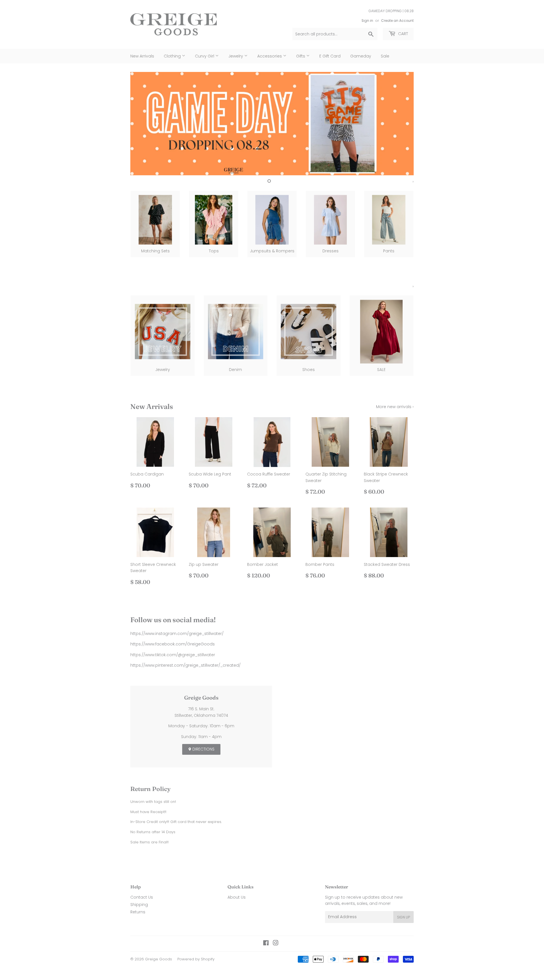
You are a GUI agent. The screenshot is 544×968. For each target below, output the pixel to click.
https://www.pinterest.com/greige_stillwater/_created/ (185, 665)
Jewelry (236, 56)
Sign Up (403, 917)
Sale (385, 56)
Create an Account (397, 20)
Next (401, 123)
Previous (142, 123)
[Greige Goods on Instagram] (276, 943)
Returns (137, 912)
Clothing (173, 56)
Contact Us (141, 897)
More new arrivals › (395, 407)
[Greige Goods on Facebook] (266, 943)
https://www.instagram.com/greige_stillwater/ (177, 633)
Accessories (270, 56)
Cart (402, 34)
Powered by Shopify (195, 959)
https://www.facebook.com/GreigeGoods (172, 644)
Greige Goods (158, 959)
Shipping (139, 904)
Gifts (301, 56)
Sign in (367, 20)
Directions (202, 749)
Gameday (360, 56)
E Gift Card (330, 56)
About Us (237, 897)
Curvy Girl (205, 56)
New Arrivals (142, 56)
